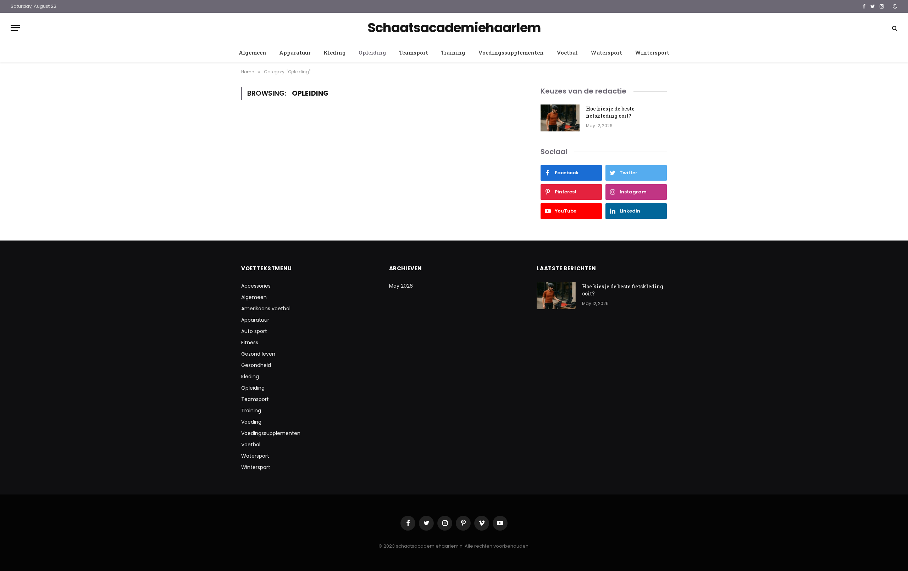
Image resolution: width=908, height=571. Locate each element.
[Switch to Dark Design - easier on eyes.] (894, 6)
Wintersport (652, 52)
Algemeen (252, 52)
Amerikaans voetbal (265, 308)
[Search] (894, 28)
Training (453, 52)
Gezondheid (256, 365)
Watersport (606, 52)
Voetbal (567, 52)
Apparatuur (295, 52)
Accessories (256, 285)
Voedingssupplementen (511, 52)
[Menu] (15, 28)
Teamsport (413, 52)
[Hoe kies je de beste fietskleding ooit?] (560, 117)
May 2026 (401, 285)
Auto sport (254, 331)
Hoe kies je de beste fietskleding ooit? (610, 112)
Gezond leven (258, 353)
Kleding (334, 52)
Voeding (251, 421)
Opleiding (372, 52)
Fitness (249, 342)
